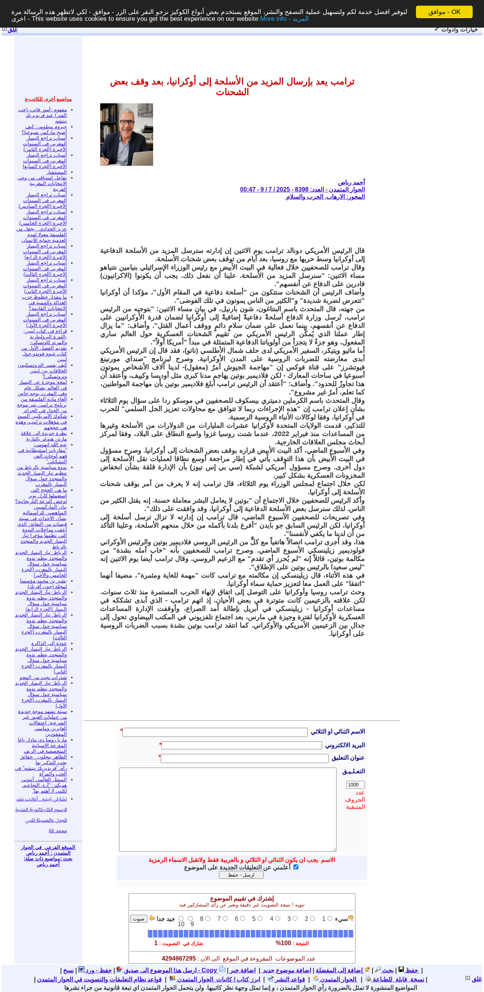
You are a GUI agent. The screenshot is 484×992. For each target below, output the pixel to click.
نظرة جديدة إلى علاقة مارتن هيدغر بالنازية (44, 436)
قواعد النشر (289, 979)
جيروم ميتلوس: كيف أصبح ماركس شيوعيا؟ (44, 129)
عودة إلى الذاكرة (49, 643)
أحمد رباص (351, 182)
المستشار (57, 172)
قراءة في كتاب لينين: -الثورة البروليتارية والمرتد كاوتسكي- (45, 336)
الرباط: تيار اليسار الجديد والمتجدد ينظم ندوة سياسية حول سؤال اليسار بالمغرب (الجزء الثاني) (41, 660)
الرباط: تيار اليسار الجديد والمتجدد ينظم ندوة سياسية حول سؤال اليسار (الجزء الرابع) (41, 600)
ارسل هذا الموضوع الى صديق (160, 970)
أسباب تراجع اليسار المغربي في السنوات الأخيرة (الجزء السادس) (43, 200)
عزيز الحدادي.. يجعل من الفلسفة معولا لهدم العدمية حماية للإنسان (41, 234)
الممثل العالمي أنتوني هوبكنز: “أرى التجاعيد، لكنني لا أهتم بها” (44, 785)
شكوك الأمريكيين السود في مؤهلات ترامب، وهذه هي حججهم (41, 421)
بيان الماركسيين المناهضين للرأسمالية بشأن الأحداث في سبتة (43, 512)
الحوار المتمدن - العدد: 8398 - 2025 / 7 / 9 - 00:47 (302, 189)
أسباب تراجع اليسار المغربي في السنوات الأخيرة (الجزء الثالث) (45, 268)
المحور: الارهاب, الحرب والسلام (325, 196)
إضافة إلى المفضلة (340, 970)
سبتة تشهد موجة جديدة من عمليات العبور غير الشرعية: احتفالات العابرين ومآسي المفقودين (42, 723)
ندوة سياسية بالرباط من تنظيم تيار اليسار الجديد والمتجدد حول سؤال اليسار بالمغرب (42, 475)
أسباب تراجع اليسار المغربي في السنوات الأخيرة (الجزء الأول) (45, 319)
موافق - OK (444, 12)
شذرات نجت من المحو (43, 677)
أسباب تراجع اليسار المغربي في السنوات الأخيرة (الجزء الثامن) (45, 143)
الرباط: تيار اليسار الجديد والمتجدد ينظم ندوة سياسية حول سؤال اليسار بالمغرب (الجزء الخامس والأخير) (41, 564)
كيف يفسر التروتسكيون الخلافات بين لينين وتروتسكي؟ (42, 370)
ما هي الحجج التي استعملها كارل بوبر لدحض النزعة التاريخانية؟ (41, 495)
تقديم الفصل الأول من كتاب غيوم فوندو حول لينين (44, 353)
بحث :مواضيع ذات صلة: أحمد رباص (48, 861)
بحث (387, 970)
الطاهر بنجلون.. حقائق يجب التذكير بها (43, 759)
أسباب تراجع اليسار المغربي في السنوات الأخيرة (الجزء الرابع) (45, 251)
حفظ (411, 970)
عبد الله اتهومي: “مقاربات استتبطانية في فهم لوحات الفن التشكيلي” (42, 453)
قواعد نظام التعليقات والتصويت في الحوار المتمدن (99, 979)
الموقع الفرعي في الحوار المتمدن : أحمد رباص (48, 850)
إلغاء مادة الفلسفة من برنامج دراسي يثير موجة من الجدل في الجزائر (42, 404)
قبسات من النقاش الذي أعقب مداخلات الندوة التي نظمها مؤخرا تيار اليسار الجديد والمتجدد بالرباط (42, 535)
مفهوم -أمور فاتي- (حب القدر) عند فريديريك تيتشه (42, 115)
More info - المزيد (284, 18)
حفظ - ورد (98, 970)
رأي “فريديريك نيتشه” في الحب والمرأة (41, 771)
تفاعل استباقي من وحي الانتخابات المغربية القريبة (42, 183)
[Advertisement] (227, 223)
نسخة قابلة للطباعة (397, 979)
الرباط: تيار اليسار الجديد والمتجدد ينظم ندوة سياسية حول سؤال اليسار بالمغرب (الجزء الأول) (41, 694)
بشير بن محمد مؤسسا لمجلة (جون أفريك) (43, 583)
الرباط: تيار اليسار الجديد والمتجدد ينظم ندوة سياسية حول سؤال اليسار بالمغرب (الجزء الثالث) (41, 626)
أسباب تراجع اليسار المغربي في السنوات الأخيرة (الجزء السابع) (45, 160)
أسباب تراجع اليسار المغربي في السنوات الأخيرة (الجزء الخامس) (43, 217)
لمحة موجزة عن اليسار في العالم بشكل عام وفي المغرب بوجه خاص (42, 387)
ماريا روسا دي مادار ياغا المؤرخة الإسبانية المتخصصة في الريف (42, 745)
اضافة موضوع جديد (286, 970)
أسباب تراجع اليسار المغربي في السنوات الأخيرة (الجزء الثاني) (45, 285)
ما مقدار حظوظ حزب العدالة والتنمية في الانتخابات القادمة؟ (44, 302)
